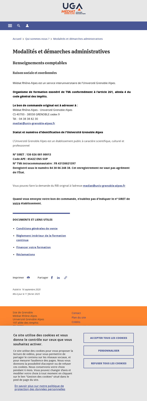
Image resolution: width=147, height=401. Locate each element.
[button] (18, 25)
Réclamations (25, 254)
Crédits (76, 322)
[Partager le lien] (65, 277)
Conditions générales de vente (37, 228)
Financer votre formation (33, 247)
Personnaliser (108, 350)
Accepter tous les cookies (108, 338)
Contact (76, 313)
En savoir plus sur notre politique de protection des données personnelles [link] (40, 387)
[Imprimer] (28, 277)
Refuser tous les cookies (108, 363)
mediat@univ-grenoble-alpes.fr (34, 123)
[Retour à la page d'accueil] (73, 8)
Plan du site (79, 317)
